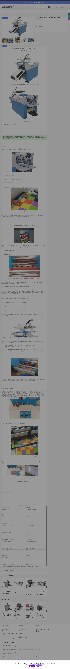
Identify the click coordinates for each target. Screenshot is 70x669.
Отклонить (39, 666)
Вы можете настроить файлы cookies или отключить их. (34, 664)
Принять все (32, 666)
